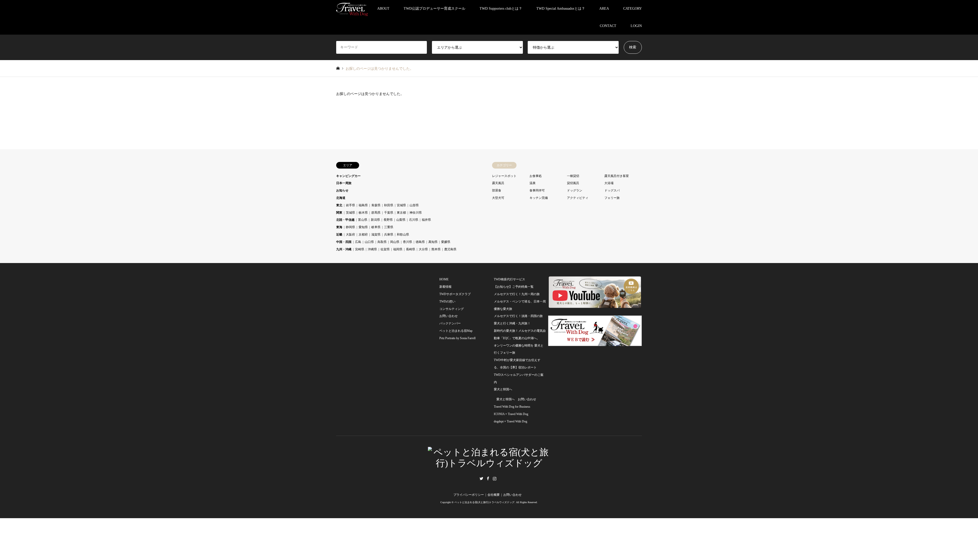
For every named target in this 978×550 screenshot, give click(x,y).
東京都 (401, 212)
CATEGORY (632, 8)
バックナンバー (450, 323)
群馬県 (376, 212)
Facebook (488, 478)
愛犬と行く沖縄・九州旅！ (512, 323)
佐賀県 (385, 249)
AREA (604, 8)
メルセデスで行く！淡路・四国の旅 (518, 316)
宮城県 (401, 205)
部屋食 (496, 190)
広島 (358, 242)
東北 (339, 205)
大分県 (423, 249)
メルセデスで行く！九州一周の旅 (517, 294)
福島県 (363, 205)
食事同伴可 (537, 190)
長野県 (388, 220)
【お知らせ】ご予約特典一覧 (514, 286)
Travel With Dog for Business (512, 406)
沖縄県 (372, 249)
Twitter (481, 478)
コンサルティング (451, 309)
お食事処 (535, 176)
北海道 (340, 198)
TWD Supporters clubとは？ (501, 8)
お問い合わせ (448, 316)
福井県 (426, 220)
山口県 (369, 242)
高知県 (433, 242)
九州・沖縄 (343, 249)
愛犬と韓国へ (503, 389)
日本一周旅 (343, 183)
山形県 (414, 205)
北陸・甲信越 (345, 220)
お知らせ (342, 190)
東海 (339, 227)
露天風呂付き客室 (616, 176)
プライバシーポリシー (468, 495)
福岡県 (397, 249)
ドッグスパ (612, 190)
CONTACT (608, 26)
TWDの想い (447, 301)
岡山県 (394, 242)
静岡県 (350, 227)
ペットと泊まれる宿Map (455, 331)
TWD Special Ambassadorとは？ (560, 8)
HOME (444, 279)
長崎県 (410, 249)
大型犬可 (498, 198)
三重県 (388, 227)
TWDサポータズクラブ (455, 294)
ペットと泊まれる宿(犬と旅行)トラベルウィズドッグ (484, 502)
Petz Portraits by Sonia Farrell (457, 338)
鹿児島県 (450, 249)
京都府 (363, 234)
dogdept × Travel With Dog (510, 421)
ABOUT (383, 8)
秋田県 (388, 205)
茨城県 (350, 212)
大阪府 (350, 234)
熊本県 (436, 249)
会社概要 (493, 495)
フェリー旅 (612, 198)
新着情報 (445, 286)
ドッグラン (574, 190)
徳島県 (420, 242)
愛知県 (363, 227)
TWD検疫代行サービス (509, 279)
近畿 (339, 234)
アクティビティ (577, 198)
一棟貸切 (573, 176)
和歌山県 (403, 234)
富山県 (362, 220)
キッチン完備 (538, 198)
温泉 (532, 183)
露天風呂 (498, 183)
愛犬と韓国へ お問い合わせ (516, 399)
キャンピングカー (348, 176)
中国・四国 (343, 242)
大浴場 (609, 183)
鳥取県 (382, 242)
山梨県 (400, 220)
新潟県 (375, 220)
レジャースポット (504, 176)
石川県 (413, 220)
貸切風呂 (573, 183)
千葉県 (388, 212)
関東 (339, 212)
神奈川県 (416, 212)
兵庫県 (388, 234)
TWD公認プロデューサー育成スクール (434, 8)
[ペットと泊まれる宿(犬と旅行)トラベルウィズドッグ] (352, 8)
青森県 (376, 205)
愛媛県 (445, 242)
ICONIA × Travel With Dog (511, 414)
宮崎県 (359, 249)
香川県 (407, 242)
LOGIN (636, 26)
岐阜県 (376, 227)
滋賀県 (376, 234)
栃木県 (363, 212)
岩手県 (350, 205)
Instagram (494, 478)
